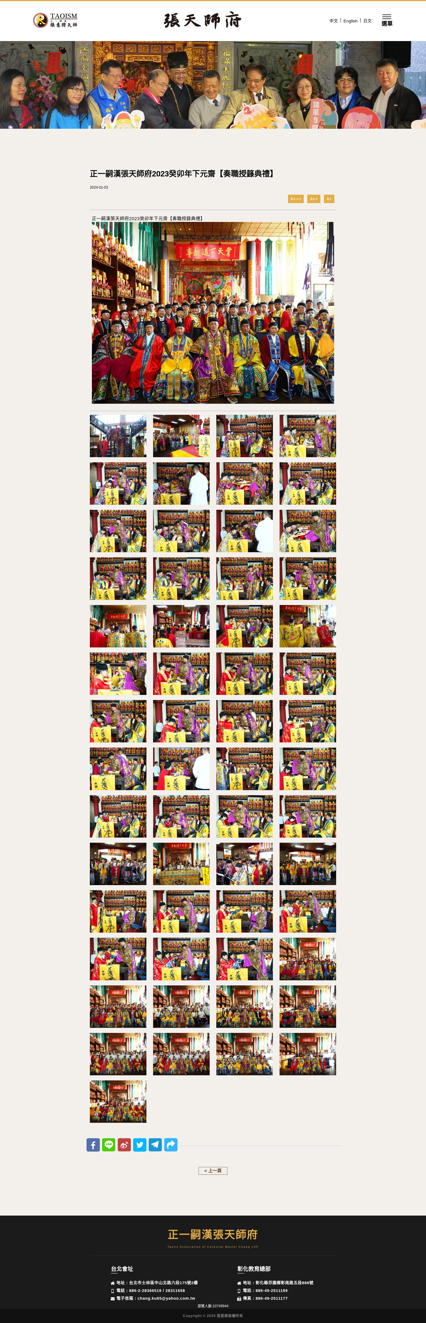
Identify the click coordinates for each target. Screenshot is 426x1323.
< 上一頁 (213, 1170)
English (350, 21)
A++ (314, 198)
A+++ (295, 198)
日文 (367, 21)
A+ (329, 198)
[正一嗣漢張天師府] (55, 21)
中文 (333, 21)
